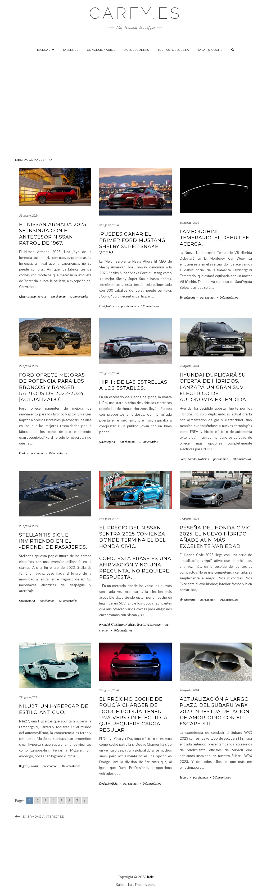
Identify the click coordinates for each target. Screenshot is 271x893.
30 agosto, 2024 (189, 222)
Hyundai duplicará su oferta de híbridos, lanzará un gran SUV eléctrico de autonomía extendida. (213, 387)
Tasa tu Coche (210, 50)
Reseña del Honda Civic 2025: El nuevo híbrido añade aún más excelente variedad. (215, 537)
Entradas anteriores (43, 816)
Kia (113, 624)
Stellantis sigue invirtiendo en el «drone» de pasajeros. (53, 541)
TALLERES (70, 50)
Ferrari (33, 766)
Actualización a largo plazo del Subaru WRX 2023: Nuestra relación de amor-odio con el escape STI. (215, 711)
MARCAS (44, 50)
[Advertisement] (135, 108)
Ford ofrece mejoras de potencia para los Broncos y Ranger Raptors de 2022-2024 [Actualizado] (52, 387)
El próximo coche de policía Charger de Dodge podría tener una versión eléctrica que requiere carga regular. (133, 714)
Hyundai (192, 459)
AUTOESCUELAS (136, 50)
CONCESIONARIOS (101, 50)
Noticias (111, 306)
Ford (102, 306)
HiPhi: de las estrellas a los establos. (133, 385)
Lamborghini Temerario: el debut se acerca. (214, 238)
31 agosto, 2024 (28, 215)
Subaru (184, 777)
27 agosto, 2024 (189, 518)
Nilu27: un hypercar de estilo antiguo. (53, 709)
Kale (150, 877)
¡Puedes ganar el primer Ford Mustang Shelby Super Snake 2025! (132, 243)
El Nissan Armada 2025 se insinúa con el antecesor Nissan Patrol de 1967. (52, 234)
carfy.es (135, 13)
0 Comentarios (79, 296)
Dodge (103, 783)
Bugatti (23, 766)
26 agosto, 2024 (189, 690)
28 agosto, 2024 (28, 526)
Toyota (42, 296)
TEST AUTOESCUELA (173, 50)
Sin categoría (188, 297)
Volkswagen (153, 624)
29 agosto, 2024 (28, 366)
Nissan (23, 296)
